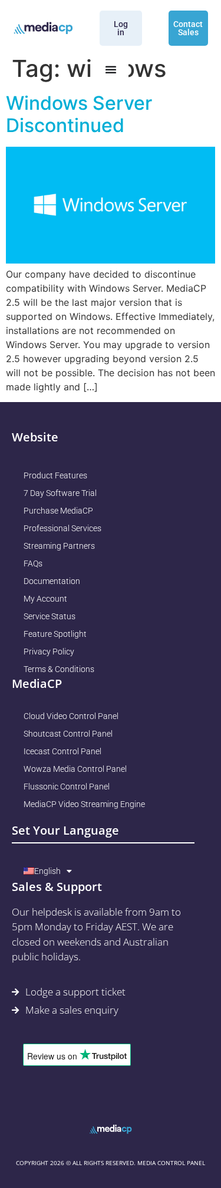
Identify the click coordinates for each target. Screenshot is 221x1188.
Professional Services (62, 528)
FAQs (33, 563)
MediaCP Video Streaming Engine (84, 804)
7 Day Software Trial (60, 493)
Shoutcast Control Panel (68, 733)
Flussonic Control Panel (67, 786)
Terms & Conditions (59, 669)
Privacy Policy (49, 651)
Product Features (55, 475)
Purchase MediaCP (58, 510)
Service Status (49, 616)
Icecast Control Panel (62, 751)
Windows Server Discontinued (79, 114)
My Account (45, 598)
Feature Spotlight (55, 634)
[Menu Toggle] (111, 69)
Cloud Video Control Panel (71, 716)
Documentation (52, 581)
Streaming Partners (59, 546)
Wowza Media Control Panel (75, 769)
